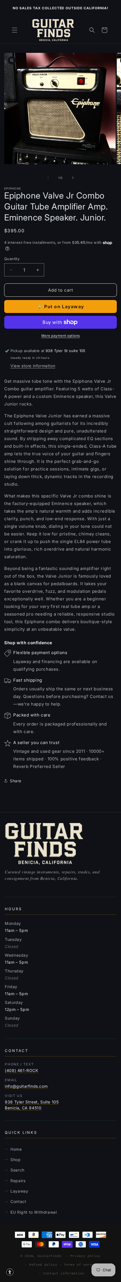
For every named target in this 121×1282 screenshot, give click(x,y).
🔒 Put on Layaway (60, 306)
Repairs (17, 1180)
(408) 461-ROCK (21, 1070)
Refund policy (43, 1265)
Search (17, 1170)
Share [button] (15, 780)
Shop (15, 1159)
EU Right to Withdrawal (33, 1212)
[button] (14, 30)
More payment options (60, 336)
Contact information (63, 1273)
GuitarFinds (49, 1256)
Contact (18, 1201)
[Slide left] (48, 178)
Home (16, 1149)
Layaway (19, 1191)
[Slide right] (73, 178)
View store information (32, 365)
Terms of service (81, 1265)
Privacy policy (85, 1256)
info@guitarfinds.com (26, 1086)
